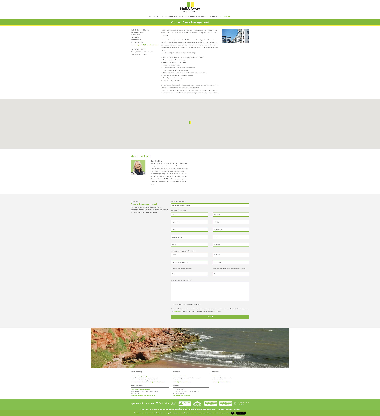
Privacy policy (241, 413)
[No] (378, 413)
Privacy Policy (144, 409)
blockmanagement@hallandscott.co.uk (145, 45)
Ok (233, 413)
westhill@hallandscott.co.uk (181, 382)
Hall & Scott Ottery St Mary (139, 376)
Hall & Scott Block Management (140, 389)
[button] (190, 122)
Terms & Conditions (156, 409)
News (213, 409)
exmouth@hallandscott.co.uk (221, 382)
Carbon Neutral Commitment (187, 409)
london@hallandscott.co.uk (181, 395)
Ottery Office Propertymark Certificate (228, 409)
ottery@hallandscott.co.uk (139, 382)
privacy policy (177, 311)
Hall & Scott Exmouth (218, 376)
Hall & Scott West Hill (179, 376)
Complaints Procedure (204, 409)
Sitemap (165, 409)
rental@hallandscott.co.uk (156, 382)
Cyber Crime (173, 409)
